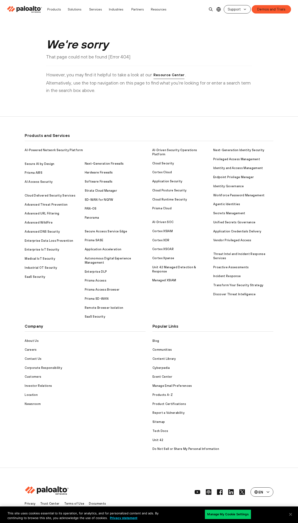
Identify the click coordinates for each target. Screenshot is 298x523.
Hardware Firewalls (99, 172)
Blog (155, 341)
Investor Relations (38, 385)
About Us (32, 341)
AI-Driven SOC (162, 222)
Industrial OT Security (41, 267)
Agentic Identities (226, 204)
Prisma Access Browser (102, 289)
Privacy (30, 503)
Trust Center (50, 503)
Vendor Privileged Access (232, 240)
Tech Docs (160, 431)
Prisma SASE (94, 240)
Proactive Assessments (231, 267)
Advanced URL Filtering (42, 213)
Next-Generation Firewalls (104, 163)
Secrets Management (229, 213)
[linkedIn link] (231, 492)
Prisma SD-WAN (96, 298)
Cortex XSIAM (162, 231)
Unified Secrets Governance (234, 222)
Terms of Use (74, 503)
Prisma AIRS (33, 172)
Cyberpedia (161, 368)
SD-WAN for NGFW (99, 199)
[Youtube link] (197, 492)
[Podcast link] (208, 492)
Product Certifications (169, 404)
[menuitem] (25, 9)
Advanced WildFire (38, 222)
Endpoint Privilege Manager (233, 177)
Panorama (92, 217)
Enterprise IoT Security (42, 249)
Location (31, 395)
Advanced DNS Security (42, 231)
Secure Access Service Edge (106, 231)
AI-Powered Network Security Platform (54, 150)
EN (219, 9)
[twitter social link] (242, 492)
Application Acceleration (103, 249)
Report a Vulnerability (168, 412)
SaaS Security (35, 276)
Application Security (167, 181)
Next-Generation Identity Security (238, 150)
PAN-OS (91, 208)
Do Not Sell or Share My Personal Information (185, 449)
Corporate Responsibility (43, 368)
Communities (162, 349)
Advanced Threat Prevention (46, 204)
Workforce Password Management (238, 195)
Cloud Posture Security (169, 190)
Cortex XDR (160, 240)
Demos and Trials (271, 9)
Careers (31, 349)
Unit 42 (157, 440)
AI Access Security (39, 181)
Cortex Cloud (162, 172)
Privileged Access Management (236, 159)
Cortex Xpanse (163, 258)
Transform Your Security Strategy (238, 285)
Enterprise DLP (96, 271)
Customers (33, 376)
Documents (97, 503)
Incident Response (227, 276)
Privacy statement (123, 518)
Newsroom (33, 404)
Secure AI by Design (39, 164)
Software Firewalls (99, 181)
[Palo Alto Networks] (25, 9)
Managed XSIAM (164, 280)
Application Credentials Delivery (237, 231)
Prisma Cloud (162, 208)
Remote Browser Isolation (104, 307)
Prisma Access (95, 280)
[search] (211, 9)
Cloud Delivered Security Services (50, 195)
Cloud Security (163, 163)
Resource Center (169, 75)
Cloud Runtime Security (169, 199)
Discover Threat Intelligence (234, 294)
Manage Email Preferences (172, 385)
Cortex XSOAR (163, 249)
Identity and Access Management (238, 168)
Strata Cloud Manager (101, 190)
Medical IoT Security (40, 258)
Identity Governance (228, 186)
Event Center (162, 376)
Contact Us (33, 358)
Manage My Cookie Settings (227, 514)
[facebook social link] (220, 492)
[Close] (290, 514)
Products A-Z (162, 395)
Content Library (164, 358)
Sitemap (158, 422)
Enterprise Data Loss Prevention (49, 240)
